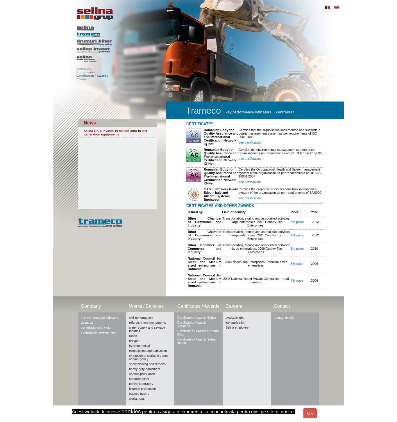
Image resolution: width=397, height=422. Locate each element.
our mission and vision (96, 327)
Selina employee (237, 327)
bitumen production (142, 388)
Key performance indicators (248, 112)
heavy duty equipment (144, 369)
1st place (297, 235)
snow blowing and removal (147, 364)
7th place (297, 280)
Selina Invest (121, 50)
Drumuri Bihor (121, 42)
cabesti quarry (139, 393)
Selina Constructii (121, 28)
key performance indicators (100, 317)
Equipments (85, 72)
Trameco (121, 35)
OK (310, 413)
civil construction (141, 317)
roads (133, 336)
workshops (137, 398)
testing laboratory (141, 383)
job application (235, 322)
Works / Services (146, 306)
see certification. (250, 142)
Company (83, 68)
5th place (297, 263)
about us (87, 322)
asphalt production (142, 374)
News (90, 122)
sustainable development (98, 332)
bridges (134, 341)
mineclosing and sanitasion (148, 350)
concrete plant (139, 379)
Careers (234, 306)
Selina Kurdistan (121, 58)
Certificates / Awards (92, 75)
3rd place (297, 222)
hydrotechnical (139, 345)
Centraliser (285, 112)
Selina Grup (121, 13)
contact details (284, 317)
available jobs (235, 317)
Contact (82, 79)
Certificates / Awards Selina (196, 317)
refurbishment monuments (147, 322)
